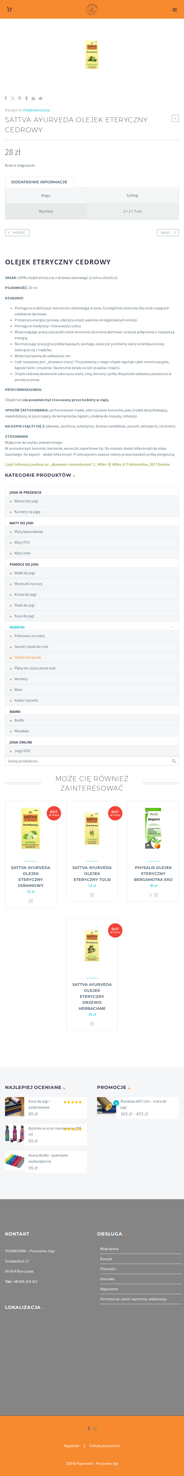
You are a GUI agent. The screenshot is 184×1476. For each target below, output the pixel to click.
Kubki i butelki (26, 700)
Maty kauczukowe (28, 531)
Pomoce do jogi (24, 564)
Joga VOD (22, 750)
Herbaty (21, 678)
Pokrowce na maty (29, 635)
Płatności (108, 1268)
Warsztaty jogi (26, 500)
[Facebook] (6, 98)
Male (18, 689)
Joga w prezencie (25, 492)
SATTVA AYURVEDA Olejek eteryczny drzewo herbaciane (92, 996)
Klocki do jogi (25, 594)
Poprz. (19, 232)
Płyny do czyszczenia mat (35, 668)
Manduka (21, 730)
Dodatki (17, 627)
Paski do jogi (24, 605)
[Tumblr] (27, 98)
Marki (15, 711)
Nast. (166, 232)
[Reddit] (40, 98)
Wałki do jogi (24, 572)
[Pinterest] (20, 98)
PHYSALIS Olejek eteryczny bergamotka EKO (153, 873)
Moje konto (109, 1248)
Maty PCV (22, 542)
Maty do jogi (22, 523)
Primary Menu (174, 9)
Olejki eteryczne (36, 110)
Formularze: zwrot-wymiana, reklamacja (133, 1298)
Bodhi (19, 720)
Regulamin (109, 1288)
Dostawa (107, 1278)
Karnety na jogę (27, 511)
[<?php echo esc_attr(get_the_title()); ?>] (31, 901)
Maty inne (22, 553)
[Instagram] (95, 1429)
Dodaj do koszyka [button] (150, 895)
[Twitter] (13, 98)
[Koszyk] (9, 9)
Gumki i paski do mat (31, 646)
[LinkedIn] (33, 98)
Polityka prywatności (104, 1446)
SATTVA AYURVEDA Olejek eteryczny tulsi (92, 873)
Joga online (21, 742)
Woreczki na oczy (28, 583)
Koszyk (106, 1258)
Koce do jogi (24, 615)
